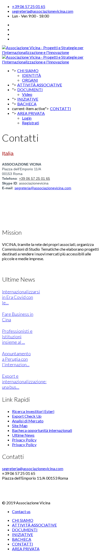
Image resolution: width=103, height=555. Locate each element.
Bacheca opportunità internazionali (42, 430)
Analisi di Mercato (28, 420)
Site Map (20, 425)
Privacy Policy (24, 439)
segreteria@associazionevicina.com (42, 11)
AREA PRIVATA (31, 113)
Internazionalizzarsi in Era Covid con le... (21, 297)
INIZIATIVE (22, 534)
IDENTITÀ (31, 75)
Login (27, 118)
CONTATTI (60, 108)
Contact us (21, 511)
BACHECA (26, 103)
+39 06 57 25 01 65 (28, 6)
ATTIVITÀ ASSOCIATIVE (34, 525)
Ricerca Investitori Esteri (33, 411)
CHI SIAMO (27, 70)
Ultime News (23, 435)
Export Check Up (27, 416)
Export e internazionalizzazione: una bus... (24, 381)
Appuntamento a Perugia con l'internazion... (16, 359)
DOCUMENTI (30, 89)
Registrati (30, 122)
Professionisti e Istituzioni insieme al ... (17, 336)
